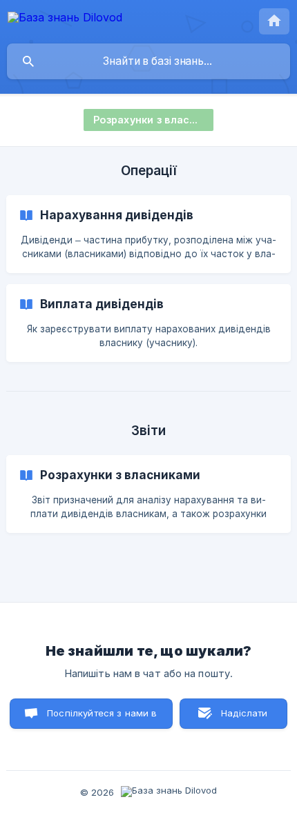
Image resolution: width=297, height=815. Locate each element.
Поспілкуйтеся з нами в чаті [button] (102, 718)
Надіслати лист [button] (244, 718)
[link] (148, 234)
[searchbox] (148, 61)
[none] (65, 19)
